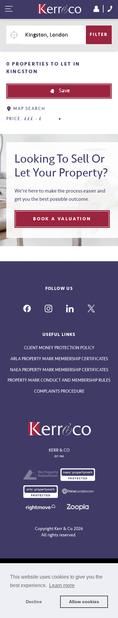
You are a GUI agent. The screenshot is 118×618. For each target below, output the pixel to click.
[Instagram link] (48, 308)
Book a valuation (62, 219)
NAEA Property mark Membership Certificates (59, 370)
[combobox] (53, 35)
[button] (59, 91)
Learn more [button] (62, 585)
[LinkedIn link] (70, 308)
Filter (99, 34)
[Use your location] (13, 35)
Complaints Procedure (59, 391)
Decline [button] (34, 601)
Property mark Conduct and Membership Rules (59, 380)
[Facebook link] (27, 308)
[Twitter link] (91, 308)
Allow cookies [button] (84, 601)
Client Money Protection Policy (59, 347)
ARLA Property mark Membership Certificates (59, 358)
